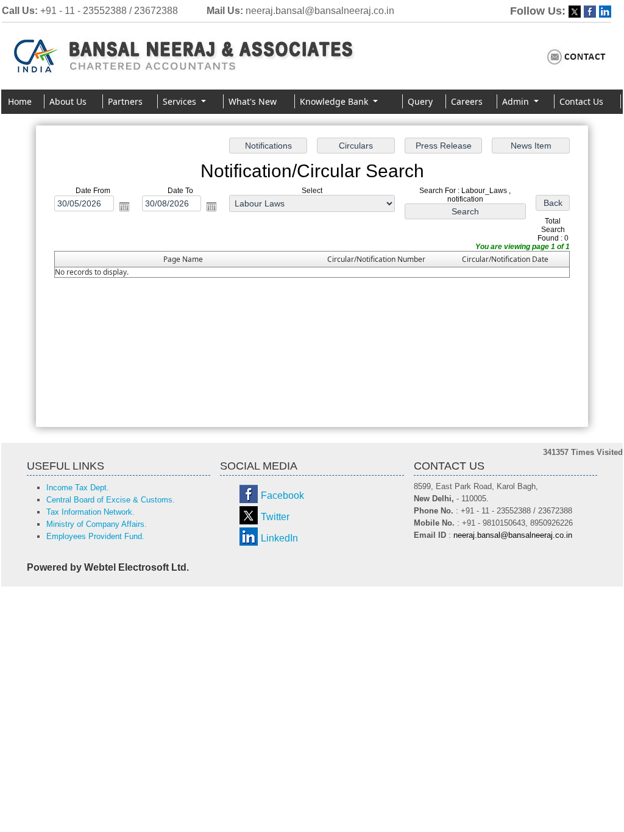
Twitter (275, 517)
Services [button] (181, 101)
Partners (125, 101)
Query (420, 101)
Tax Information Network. (90, 511)
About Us (68, 101)
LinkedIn (279, 538)
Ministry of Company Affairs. (96, 524)
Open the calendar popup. (124, 206)
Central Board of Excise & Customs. (110, 499)
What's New (253, 101)
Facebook (282, 495)
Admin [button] (516, 101)
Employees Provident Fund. (95, 536)
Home (20, 101)
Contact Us (581, 101)
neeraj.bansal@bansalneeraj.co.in (320, 10)
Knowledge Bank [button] (335, 101)
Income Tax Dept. (77, 487)
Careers (467, 101)
